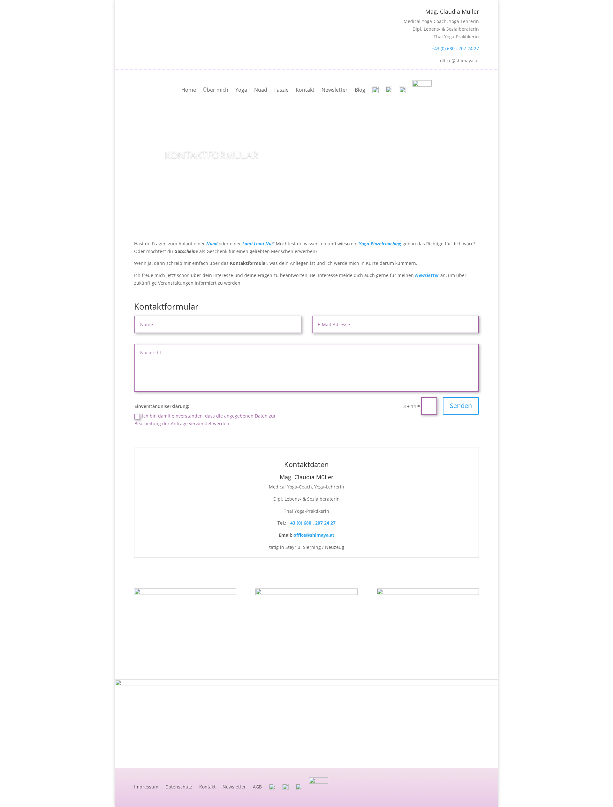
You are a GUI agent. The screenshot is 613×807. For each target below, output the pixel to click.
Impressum (146, 787)
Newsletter (335, 89)
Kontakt (305, 89)
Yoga (241, 89)
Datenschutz (178, 787)
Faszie (281, 89)
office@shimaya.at (313, 535)
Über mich (215, 89)
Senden (461, 405)
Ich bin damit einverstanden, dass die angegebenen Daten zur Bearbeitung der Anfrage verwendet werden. (205, 420)
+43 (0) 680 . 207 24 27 (455, 48)
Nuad (260, 89)
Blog (360, 89)
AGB (257, 787)
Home (188, 89)
